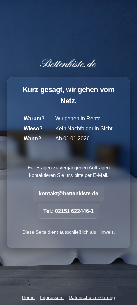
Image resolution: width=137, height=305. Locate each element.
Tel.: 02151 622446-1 (68, 211)
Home (28, 297)
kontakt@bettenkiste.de (68, 193)
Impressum (52, 297)
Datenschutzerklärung (92, 297)
